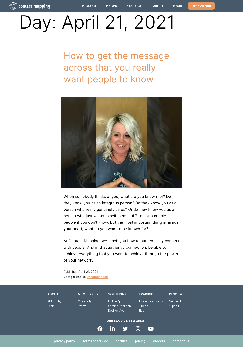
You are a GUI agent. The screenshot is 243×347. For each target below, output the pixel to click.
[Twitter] (125, 328)
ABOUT (53, 294)
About (158, 6)
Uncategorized (97, 277)
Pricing (112, 6)
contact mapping (34, 6)
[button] (201, 6)
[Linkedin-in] (112, 328)
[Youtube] (150, 328)
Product (89, 6)
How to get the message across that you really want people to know (116, 67)
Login (177, 6)
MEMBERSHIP (88, 294)
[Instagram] (138, 328)
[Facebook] (100, 328)
